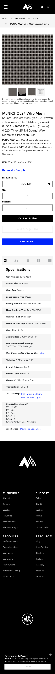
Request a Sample (14, 170)
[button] (27, 60)
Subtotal (6, 202)
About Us (7, 498)
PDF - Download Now (31, 394)
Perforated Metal (10, 541)
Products (40, 570)
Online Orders (42, 527)
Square (36, 18)
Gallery (39, 559)
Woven (28, 297)
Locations (7, 510)
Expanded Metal (10, 547)
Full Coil (24, 387)
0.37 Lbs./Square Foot (23, 380)
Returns (39, 521)
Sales (38, 498)
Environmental (9, 521)
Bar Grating (8, 559)
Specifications (18, 269)
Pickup (39, 516)
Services (40, 576)
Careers (6, 504)
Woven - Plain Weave (36, 323)
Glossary (40, 565)
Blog (38, 541)
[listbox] (27, 92)
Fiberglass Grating (11, 570)
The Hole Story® (10, 527)
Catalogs (40, 553)
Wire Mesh (20, 18)
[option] (13, 92)
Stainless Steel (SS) (31, 303)
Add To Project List (27, 229)
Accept (27, 667)
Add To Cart (26, 241)
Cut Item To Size (27, 218)
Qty (4, 190)
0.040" (27, 367)
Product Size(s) (9, 178)
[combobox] (27, 184)
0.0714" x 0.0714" (24, 360)
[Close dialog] (50, 654)
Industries (7, 516)
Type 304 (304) (34, 310)
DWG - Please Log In (31, 397)
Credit (39, 504)
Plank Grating (9, 565)
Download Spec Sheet (30, 429)
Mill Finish (26, 317)
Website (40, 510)
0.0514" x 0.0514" (28, 337)
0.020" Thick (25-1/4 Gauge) (19, 346)
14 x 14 (19, 330)
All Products (8, 576)
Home (5, 18)
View (42, 353)
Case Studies (42, 547)
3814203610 (25, 277)
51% (27, 373)
